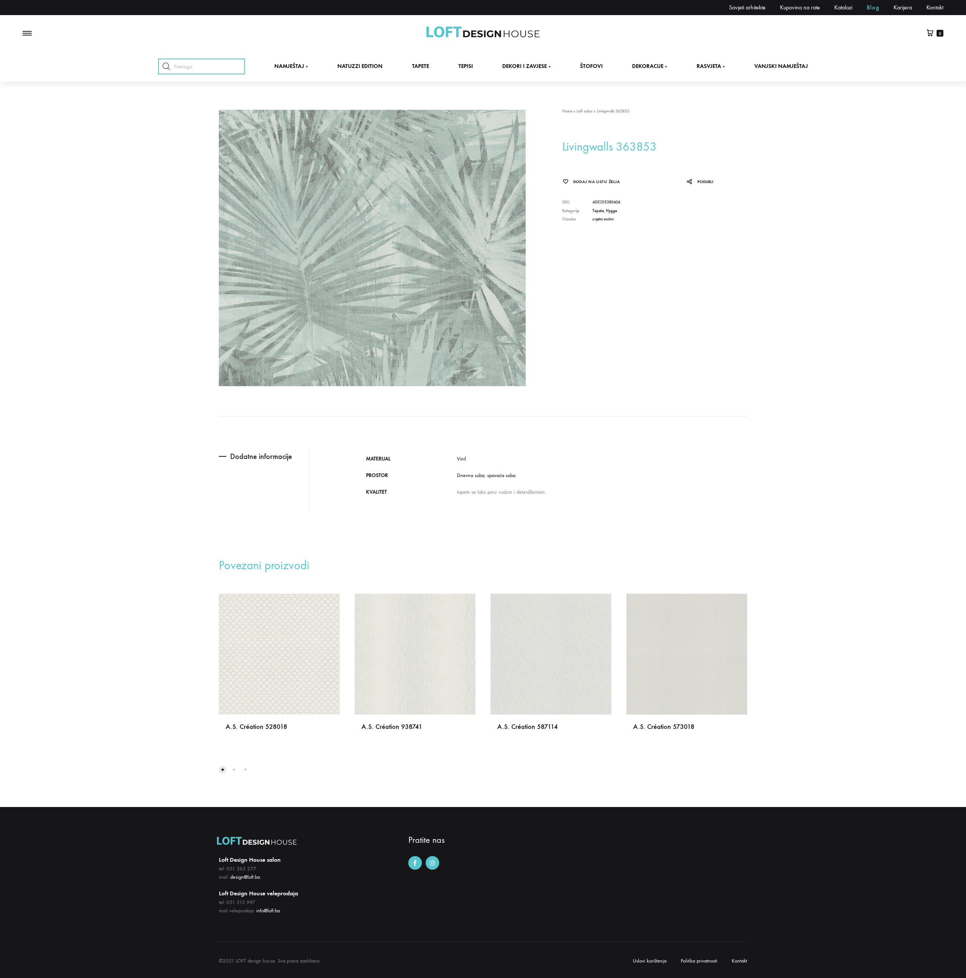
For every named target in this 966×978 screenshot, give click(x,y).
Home (567, 111)
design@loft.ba (245, 877)
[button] (222, 769)
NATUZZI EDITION (360, 66)
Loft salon (584, 111)
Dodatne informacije (261, 456)
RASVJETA (711, 66)
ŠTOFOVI (591, 66)
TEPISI (465, 66)
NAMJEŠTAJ (291, 66)
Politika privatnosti (699, 961)
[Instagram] (432, 863)
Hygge (611, 210)
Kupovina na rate (800, 7)
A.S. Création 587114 (527, 726)
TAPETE (420, 66)
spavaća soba (501, 475)
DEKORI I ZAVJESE (526, 66)
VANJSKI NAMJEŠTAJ (781, 66)
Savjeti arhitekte (747, 7)
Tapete (598, 210)
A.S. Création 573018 (663, 726)
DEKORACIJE (649, 66)
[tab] (264, 456)
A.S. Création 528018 (256, 726)
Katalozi (843, 7)
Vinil (461, 459)
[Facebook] (415, 863)
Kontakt (934, 7)
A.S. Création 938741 (391, 726)
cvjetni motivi (603, 219)
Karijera (903, 7)
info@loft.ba (268, 910)
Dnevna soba (471, 475)
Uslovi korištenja (649, 961)
